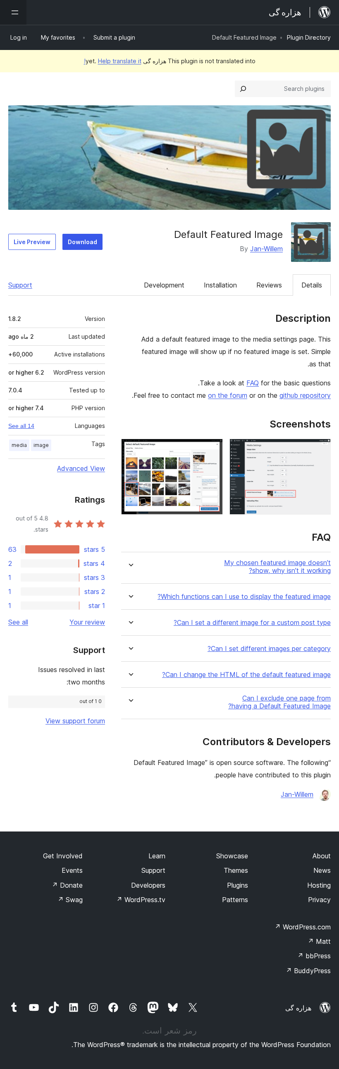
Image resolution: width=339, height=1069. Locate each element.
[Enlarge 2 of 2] (212, 450)
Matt (319, 941)
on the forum (227, 395)
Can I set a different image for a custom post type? (252, 623)
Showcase (232, 856)
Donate (67, 885)
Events (72, 870)
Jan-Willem (266, 249)
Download (82, 241)
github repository (305, 395)
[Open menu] (13, 12)
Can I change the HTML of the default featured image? (246, 675)
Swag (70, 900)
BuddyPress (308, 971)
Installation (220, 285)
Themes (236, 870)
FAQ (252, 383)
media (19, 445)
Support (20, 285)
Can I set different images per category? (269, 649)
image (41, 445)
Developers (148, 885)
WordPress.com (303, 927)
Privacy (319, 900)
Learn (156, 856)
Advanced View (81, 468)
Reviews (269, 285)
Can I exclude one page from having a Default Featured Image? (279, 702)
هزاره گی (298, 1008)
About (322, 856)
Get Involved (63, 856)
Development (164, 285)
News (322, 870)
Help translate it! (112, 60)
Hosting (319, 885)
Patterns (235, 900)
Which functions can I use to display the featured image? (244, 597)
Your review (87, 622)
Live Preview (32, 241)
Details (311, 285)
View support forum (75, 721)
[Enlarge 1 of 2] (319, 450)
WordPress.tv (140, 900)
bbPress (314, 956)
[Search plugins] (243, 89)
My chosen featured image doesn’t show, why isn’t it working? (277, 567)
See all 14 (21, 426)
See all (18, 622)
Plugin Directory (309, 37)
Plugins (237, 885)
